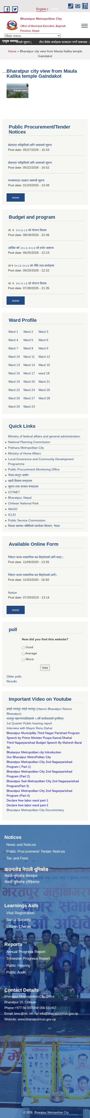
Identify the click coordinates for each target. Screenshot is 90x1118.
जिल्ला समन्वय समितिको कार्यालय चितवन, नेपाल (34, 526)
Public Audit (16, 972)
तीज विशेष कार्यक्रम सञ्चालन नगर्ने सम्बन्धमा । (57, 42)
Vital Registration (20, 913)
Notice (12, 592)
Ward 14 (29, 365)
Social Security (18, 920)
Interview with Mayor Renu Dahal (29, 728)
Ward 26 (14, 398)
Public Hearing (18, 965)
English (41, 9)
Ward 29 (14, 406)
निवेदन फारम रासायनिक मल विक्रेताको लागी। (32, 575)
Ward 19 (14, 381)
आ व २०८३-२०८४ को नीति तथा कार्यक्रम (31, 265)
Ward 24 (29, 390)
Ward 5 (28, 340)
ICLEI (12, 514)
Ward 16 (14, 373)
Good (29, 647)
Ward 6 (43, 340)
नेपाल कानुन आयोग (18, 475)
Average (31, 653)
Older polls (14, 676)
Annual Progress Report (25, 952)
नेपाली (54, 9)
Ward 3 (43, 331)
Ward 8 (28, 348)
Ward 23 (29, 406)
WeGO (12, 509)
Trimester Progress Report (28, 958)
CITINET (14, 492)
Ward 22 (14, 390)
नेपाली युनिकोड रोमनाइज (20, 876)
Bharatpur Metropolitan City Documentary (36, 810)
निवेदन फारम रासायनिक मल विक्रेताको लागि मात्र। (36, 557)
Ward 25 (44, 390)
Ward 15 (44, 365)
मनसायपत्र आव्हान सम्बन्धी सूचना (26, 180)
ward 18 (44, 373)
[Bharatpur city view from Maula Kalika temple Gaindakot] (17, 90)
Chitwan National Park (23, 503)
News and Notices (21, 845)
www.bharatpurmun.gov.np (37, 1019)
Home (12, 51)
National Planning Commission (29, 442)
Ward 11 (29, 356)
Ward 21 (44, 381)
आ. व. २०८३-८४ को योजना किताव (27, 230)
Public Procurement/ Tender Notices (35, 851)
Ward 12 (44, 356)
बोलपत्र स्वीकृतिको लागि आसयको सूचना (30, 145)
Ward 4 (13, 340)
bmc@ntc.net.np (26, 1013)
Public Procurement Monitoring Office (34, 469)
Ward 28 (44, 398)
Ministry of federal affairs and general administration (44, 436)
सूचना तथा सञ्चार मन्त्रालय (23, 486)
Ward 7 (13, 348)
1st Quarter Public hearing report (29, 723)
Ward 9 (43, 348)
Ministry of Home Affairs (24, 453)
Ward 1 (13, 331)
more (15, 197)
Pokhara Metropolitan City (26, 447)
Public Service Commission (26, 520)
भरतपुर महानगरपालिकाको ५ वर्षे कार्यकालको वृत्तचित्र (35, 718)
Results (12, 681)
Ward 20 (29, 381)
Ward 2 (28, 331)
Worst (30, 659)
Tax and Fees (17, 858)
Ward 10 (14, 356)
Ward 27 (29, 398)
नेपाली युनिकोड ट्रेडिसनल (21, 882)
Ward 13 (14, 365)
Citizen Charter (18, 926)
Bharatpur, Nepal (19, 497)
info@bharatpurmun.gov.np (59, 1013)
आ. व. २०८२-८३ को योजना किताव (27, 283)
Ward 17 (29, 373)
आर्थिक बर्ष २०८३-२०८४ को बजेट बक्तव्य (31, 248)
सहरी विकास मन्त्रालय (20, 480)
